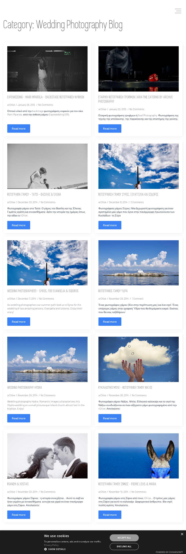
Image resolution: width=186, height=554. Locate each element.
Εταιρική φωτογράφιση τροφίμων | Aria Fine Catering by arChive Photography (135, 100)
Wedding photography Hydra (24, 388)
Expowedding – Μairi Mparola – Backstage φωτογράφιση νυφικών (45, 97)
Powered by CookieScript (169, 552)
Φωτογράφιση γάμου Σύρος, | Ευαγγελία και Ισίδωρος (128, 195)
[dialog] (93, 542)
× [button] (182, 534)
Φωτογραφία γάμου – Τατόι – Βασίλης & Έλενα (34, 195)
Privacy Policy (51, 545)
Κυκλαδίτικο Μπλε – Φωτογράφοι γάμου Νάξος (125, 388)
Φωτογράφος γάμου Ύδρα (113, 291)
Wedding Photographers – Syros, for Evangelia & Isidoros (43, 291)
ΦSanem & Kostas (18, 484)
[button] (75, 549)
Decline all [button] (124, 546)
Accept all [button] (124, 537)
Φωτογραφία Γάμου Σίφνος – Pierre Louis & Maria (127, 484)
